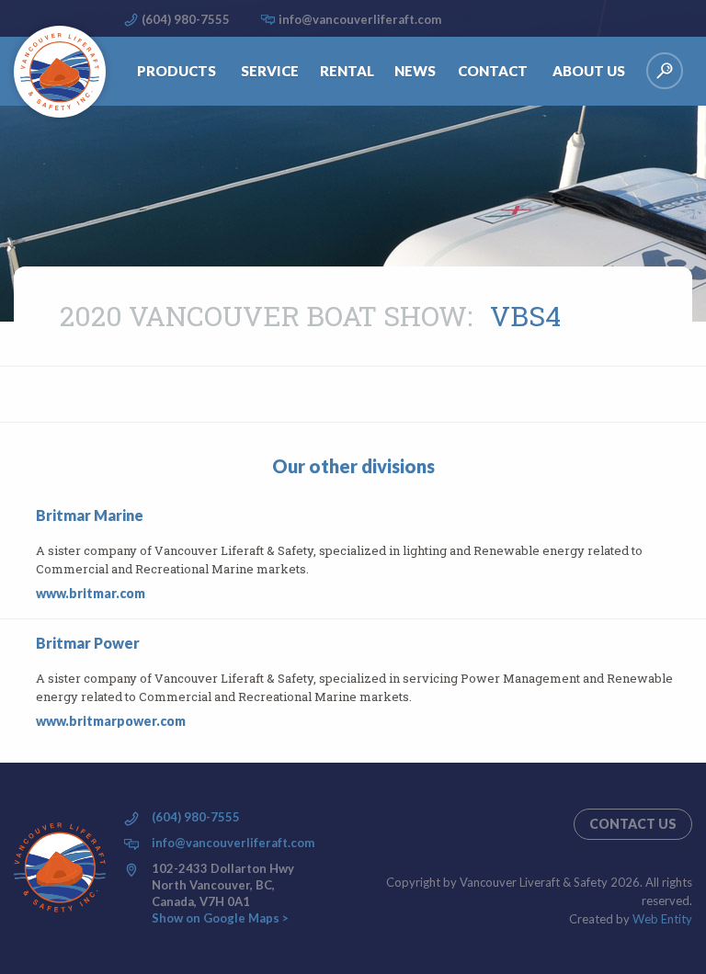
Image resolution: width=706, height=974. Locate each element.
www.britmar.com (90, 593)
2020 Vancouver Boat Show (263, 316)
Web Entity (662, 919)
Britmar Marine (89, 515)
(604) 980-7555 (186, 19)
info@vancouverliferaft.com (360, 19)
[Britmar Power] (25, 682)
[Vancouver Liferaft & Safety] (59, 71)
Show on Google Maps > (220, 918)
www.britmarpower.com (111, 721)
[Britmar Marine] (25, 555)
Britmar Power (88, 642)
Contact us (633, 824)
